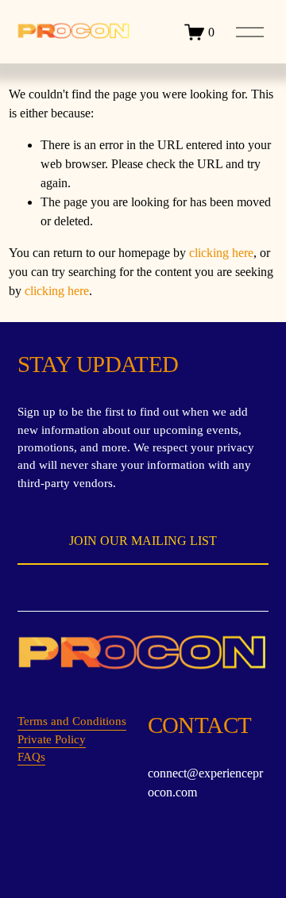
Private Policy (51, 739)
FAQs (31, 756)
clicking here (221, 252)
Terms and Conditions (71, 721)
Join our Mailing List (143, 540)
